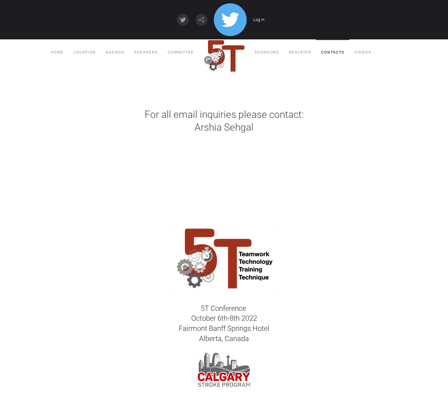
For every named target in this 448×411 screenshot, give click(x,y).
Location (84, 52)
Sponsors (267, 52)
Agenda (115, 52)
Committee (181, 52)
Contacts (332, 52)
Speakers (146, 52)
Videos (362, 52)
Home (56, 52)
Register (300, 52)
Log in (258, 19)
